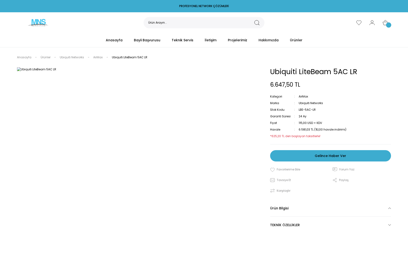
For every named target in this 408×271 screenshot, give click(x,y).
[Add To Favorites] (285, 169)
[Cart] (385, 22)
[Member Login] (372, 22)
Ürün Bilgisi (279, 208)
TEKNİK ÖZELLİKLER (285, 225)
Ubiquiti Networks (311, 103)
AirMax (303, 96)
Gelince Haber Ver (330, 155)
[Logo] (38, 22)
